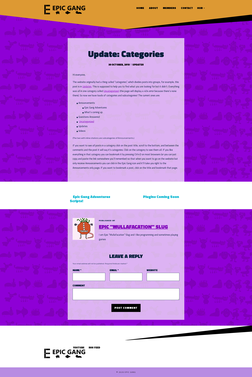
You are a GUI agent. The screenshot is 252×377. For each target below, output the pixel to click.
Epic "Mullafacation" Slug (133, 227)
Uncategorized (111, 91)
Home (140, 8)
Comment (79, 285)
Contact (186, 8)
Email (114, 270)
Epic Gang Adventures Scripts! (90, 199)
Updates (138, 65)
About (153, 8)
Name (77, 270)
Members (169, 8)
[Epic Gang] (65, 9)
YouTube (78, 347)
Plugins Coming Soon (161, 196)
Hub (200, 8)
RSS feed (94, 347)
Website (152, 270)
